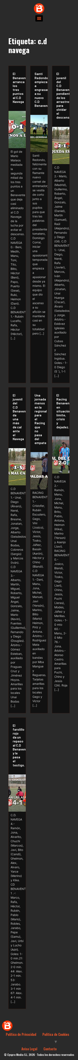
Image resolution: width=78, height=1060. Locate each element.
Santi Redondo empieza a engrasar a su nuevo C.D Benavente (40, 89)
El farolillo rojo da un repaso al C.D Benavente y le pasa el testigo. (18, 745)
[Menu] (39, 18)
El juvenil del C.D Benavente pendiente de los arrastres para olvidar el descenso (61, 95)
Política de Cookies (55, 1034)
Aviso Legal (29, 1048)
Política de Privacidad (21, 1034)
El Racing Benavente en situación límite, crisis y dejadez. (61, 411)
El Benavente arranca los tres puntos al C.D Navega (18, 87)
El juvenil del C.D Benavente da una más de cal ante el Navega (18, 417)
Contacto (50, 1048)
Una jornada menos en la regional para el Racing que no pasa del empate (40, 419)
